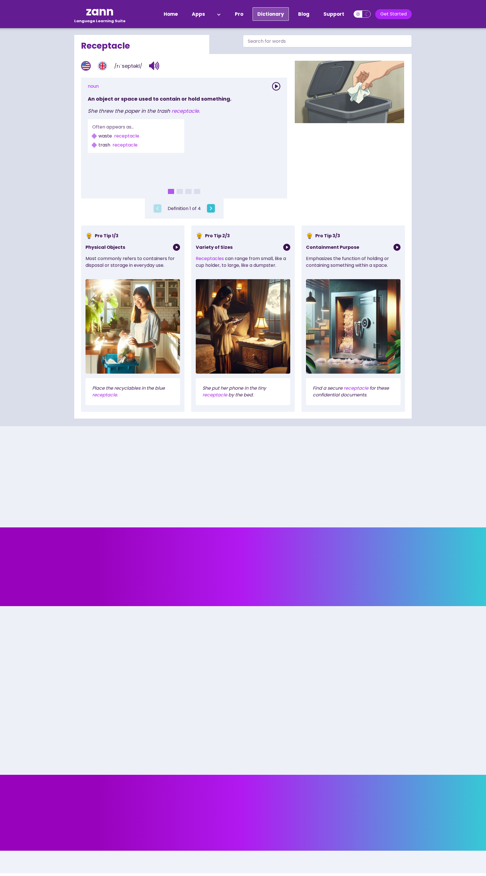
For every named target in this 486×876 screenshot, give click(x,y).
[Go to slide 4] (197, 191)
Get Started (393, 14)
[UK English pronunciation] (102, 66)
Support (333, 14)
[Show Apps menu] (219, 14)
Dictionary (270, 14)
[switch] (362, 14)
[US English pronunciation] (86, 66)
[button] (154, 66)
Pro (239, 14)
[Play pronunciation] (276, 86)
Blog (303, 14)
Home (171, 14)
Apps (198, 14)
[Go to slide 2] (180, 191)
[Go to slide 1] (171, 191)
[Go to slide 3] (188, 191)
